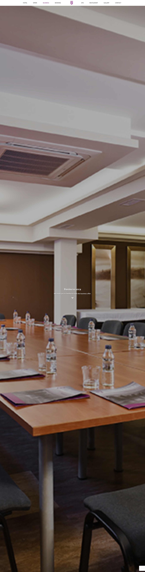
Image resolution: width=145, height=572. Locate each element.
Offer (35, 3)
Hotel (25, 3)
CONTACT (118, 3)
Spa (82, 3)
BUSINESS (46, 3)
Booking (58, 3)
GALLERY (106, 3)
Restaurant (93, 3)
